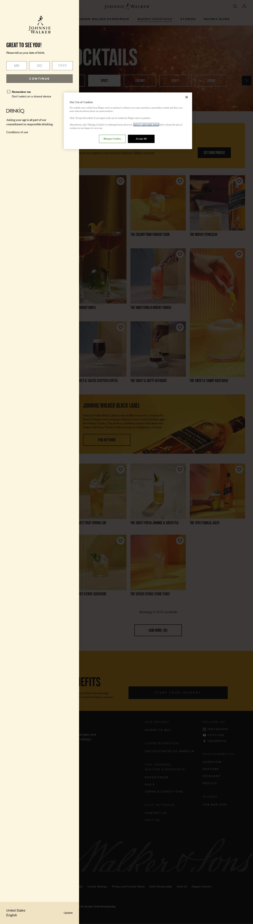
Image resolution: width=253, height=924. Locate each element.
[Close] (186, 97)
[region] (128, 120)
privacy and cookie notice (146, 124)
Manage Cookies (112, 138)
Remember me (21, 91)
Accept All (141, 138)
